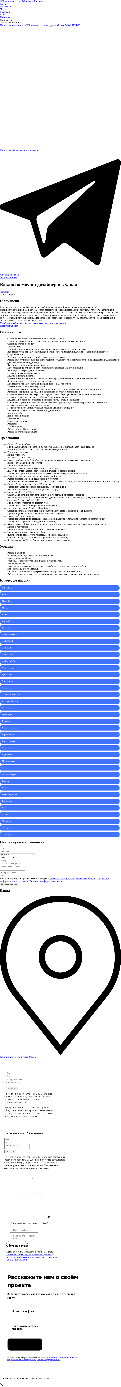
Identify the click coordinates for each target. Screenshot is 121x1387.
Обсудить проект (17, 1246)
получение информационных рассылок (26, 1257)
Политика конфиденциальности (46, 881)
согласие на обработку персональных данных (72, 878)
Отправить (12, 1088)
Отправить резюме (9, 884)
